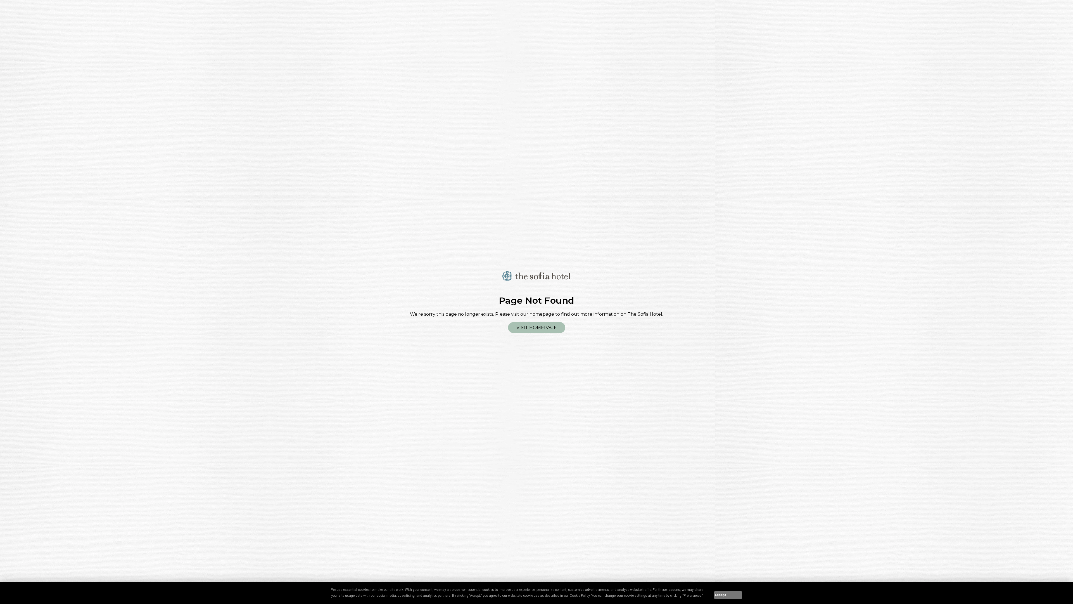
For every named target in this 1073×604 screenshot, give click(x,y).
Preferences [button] (692, 596)
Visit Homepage (536, 327)
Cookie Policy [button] (580, 596)
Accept (720, 595)
